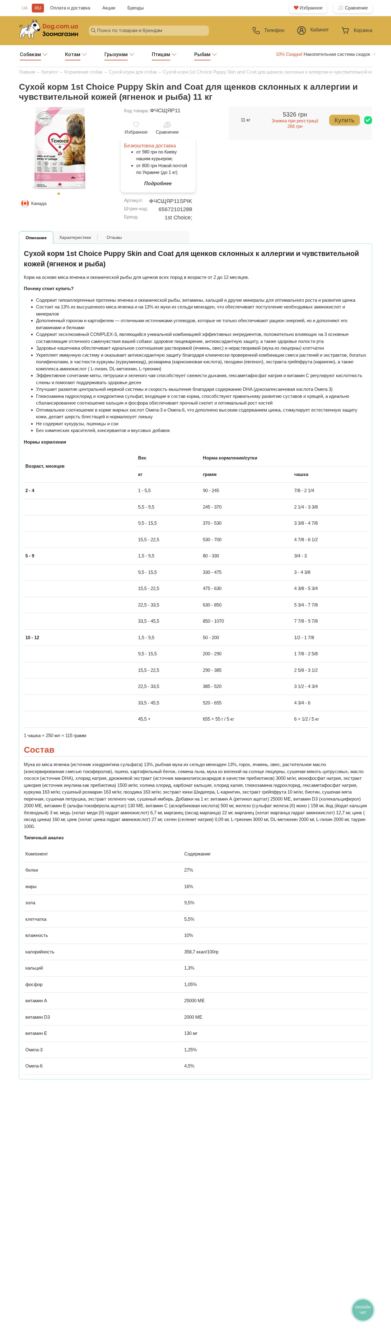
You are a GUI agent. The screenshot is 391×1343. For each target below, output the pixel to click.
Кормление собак (83, 72)
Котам (72, 54)
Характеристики (75, 237)
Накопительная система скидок (323, 54)
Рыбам (202, 54)
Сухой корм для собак (133, 72)
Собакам (30, 54)
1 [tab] (60, 196)
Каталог (49, 72)
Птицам (161, 54)
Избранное (310, 7)
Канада (38, 203)
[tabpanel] (60, 147)
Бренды (135, 7)
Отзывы (114, 237)
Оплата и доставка (70, 7)
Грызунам (116, 54)
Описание (36, 237)
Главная (27, 72)
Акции (108, 7)
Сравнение (356, 7)
